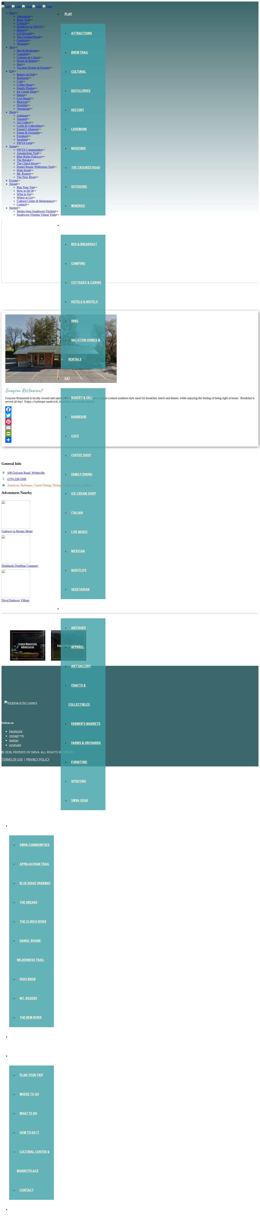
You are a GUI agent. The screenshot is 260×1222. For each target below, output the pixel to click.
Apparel (77, 647)
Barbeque (78, 417)
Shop (69, 609)
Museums (78, 148)
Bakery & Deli (82, 398)
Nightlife (78, 570)
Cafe (75, 436)
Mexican (78, 551)
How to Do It (29, 1132)
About (18, 1056)
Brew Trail (79, 52)
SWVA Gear (79, 800)
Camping (78, 263)
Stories (19, 1209)
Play (68, 14)
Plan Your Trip (31, 1075)
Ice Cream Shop (83, 493)
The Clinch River (33, 921)
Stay (68, 225)
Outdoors (79, 187)
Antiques (78, 628)
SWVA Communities (34, 845)
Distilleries (80, 91)
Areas (18, 826)
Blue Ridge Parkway (35, 883)
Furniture (79, 762)
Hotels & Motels (84, 302)
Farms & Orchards (86, 743)
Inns (74, 321)
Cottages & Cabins (86, 282)
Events (18, 1037)
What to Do (28, 1113)
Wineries (78, 206)
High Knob (28, 979)
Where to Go (29, 1094)
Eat (67, 378)
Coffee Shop (81, 455)
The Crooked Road (85, 167)
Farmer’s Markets (85, 724)
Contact (27, 1190)
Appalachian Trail (34, 864)
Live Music (79, 532)
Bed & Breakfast (84, 244)
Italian (77, 513)
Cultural (78, 71)
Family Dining (81, 474)
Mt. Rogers (28, 998)
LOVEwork (79, 129)
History (77, 110)
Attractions (81, 33)
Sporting (78, 781)
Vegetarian (80, 589)
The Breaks (28, 902)
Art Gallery (81, 666)
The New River (30, 1017)
